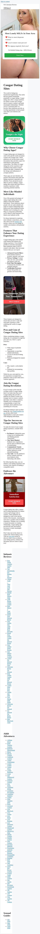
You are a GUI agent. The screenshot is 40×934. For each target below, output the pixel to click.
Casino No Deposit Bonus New (9, 662)
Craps (9, 774)
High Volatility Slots (10, 800)
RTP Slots (8, 860)
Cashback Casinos (10, 757)
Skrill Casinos (9, 877)
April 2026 (8, 927)
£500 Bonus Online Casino (9, 602)
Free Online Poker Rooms (9, 647)
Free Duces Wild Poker (9, 699)
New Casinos (9, 842)
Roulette (9, 858)
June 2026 (8, 923)
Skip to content (5, 1)
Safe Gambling (10, 864)
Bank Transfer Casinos (9, 745)
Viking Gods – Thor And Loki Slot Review (9, 585)
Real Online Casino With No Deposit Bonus (9, 679)
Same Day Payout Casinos (9, 869)
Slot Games (9, 881)
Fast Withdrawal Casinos (10, 777)
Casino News (9, 768)
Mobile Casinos (9, 835)
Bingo (9, 752)
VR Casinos (9, 901)
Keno (9, 804)
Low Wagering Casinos (10, 824)
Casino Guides (9, 764)
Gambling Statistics (10, 795)
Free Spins (9, 784)
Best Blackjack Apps (10, 720)
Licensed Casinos (10, 806)
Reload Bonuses (9, 852)
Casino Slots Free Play (9, 688)
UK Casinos (9, 891)
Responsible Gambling (10, 855)
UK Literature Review (10, 5)
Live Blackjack (10, 810)
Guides (9, 797)
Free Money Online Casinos (9, 654)
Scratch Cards (9, 874)
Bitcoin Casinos (9, 754)
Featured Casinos (9, 781)
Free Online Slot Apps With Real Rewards (9, 626)
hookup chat (18, 221)
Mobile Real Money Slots (9, 595)
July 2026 (8, 920)
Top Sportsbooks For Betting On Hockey (11, 573)
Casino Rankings (10, 771)
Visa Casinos (9, 897)
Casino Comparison (10, 761)
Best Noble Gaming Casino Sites (9, 564)
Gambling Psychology (10, 791)
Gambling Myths (10, 788)
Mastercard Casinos (10, 828)
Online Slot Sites (9, 693)
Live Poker (9, 817)
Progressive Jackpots (10, 849)
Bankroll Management (11, 749)
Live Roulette (9, 820)
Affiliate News (9, 741)
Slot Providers (10, 884)
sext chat (11, 536)
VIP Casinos (9, 894)
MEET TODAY (14, 301)
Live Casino (9, 813)
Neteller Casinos (9, 838)
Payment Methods (9, 845)
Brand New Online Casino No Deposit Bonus (9, 638)
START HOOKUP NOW (14, 139)
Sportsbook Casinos (10, 887)
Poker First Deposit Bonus (9, 617)
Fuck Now (20, 55)
